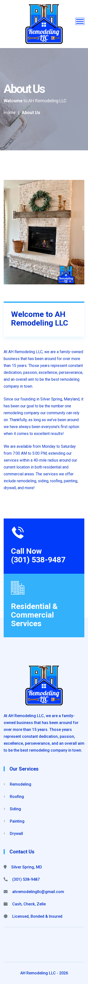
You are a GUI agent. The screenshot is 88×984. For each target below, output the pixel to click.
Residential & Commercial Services (34, 615)
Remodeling (20, 784)
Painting (16, 821)
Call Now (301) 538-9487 (38, 555)
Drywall (16, 833)
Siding (15, 809)
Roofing (16, 796)
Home (10, 112)
